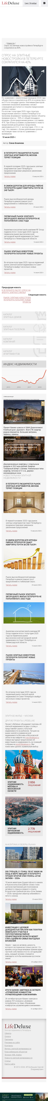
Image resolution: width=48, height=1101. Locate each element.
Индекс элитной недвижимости (18, 1049)
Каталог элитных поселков (14, 328)
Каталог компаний (9, 340)
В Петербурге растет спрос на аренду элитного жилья (16, 291)
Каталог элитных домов (12, 315)
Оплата (8, 1036)
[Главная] (4, 43)
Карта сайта (10, 1064)
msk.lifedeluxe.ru (32, 737)
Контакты (9, 1046)
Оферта (8, 1033)
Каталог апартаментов (11, 352)
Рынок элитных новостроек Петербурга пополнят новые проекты (17, 299)
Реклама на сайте (12, 1042)
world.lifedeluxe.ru (23, 744)
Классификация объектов (16, 1052)
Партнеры (9, 1039)
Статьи (7, 1061)
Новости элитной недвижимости (18, 1058)
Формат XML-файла (13, 1055)
